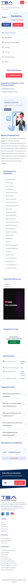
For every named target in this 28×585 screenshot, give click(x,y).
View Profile (14, 458)
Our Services (4, 542)
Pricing (7, 52)
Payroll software (5, 552)
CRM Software (4, 554)
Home (2, 7)
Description (8, 37)
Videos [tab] (7, 284)
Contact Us (4, 524)
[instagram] (12, 514)
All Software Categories (7, 569)
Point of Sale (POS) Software (8, 561)
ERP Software (4, 556)
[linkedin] (7, 514)
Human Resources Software (8, 550)
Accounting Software (6, 559)
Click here (13, 342)
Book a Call (7, 109)
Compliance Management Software (10, 91)
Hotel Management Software (8, 567)
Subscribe (20, 482)
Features (7, 47)
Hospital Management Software (9, 565)
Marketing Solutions (6, 540)
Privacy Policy (4, 529)
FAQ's (6, 62)
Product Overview (10, 33)
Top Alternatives (9, 57)
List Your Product (5, 538)
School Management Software (9, 563)
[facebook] (3, 514)
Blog (2, 522)
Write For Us (4, 531)
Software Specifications (12, 42)
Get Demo (6, 24)
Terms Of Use (4, 526)
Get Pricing (18, 24)
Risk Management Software (13, 7)
